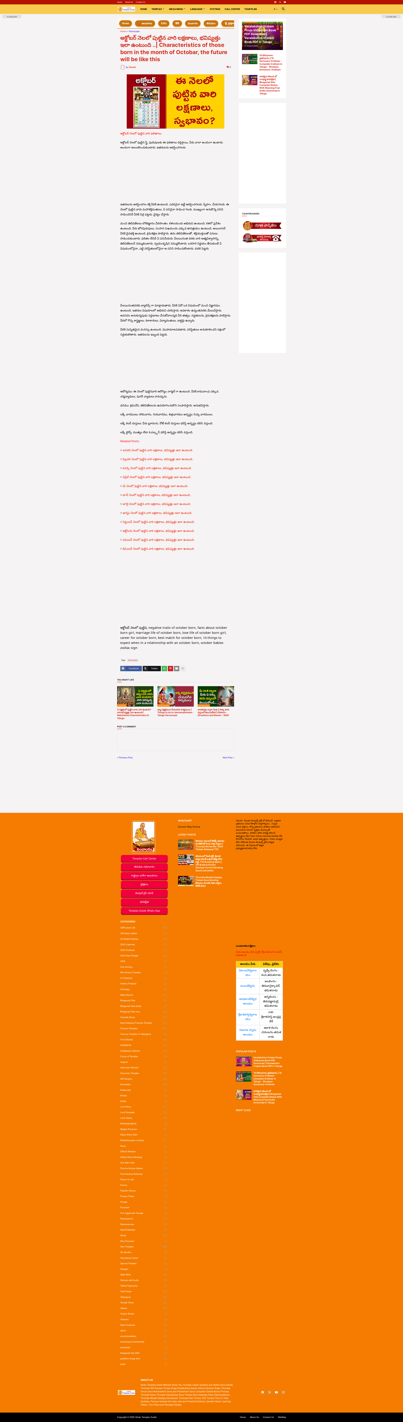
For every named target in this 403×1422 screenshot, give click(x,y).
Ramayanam (143, 1218)
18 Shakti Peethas (143, 939)
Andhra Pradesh (143, 983)
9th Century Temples (143, 972)
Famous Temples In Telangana (143, 1034)
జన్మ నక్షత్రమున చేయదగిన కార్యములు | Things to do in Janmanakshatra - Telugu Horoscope (175, 712)
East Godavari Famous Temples (143, 1023)
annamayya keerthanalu (143, 1341)
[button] (275, 9)
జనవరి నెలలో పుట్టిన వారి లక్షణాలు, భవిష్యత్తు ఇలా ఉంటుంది (157, 451)
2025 (143, 961)
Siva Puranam (143, 1241)
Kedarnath (143, 1090)
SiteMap (282, 1417)
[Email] (176, 668)
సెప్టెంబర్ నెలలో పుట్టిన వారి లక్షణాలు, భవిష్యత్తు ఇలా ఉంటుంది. (159, 522)
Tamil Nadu (143, 1291)
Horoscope (134, 31)
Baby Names (143, 995)
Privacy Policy (143, 1196)
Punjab (143, 1202)
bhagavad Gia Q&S (143, 1353)
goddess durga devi (143, 1358)
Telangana (143, 1297)
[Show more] (182, 668)
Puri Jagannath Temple (143, 1213)
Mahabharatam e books (143, 1140)
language (196, 9)
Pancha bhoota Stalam (143, 1168)
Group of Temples (143, 1056)
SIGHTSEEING (143, 1230)
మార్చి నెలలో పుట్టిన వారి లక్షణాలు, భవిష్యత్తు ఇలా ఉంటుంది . (158, 468)
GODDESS (143, 1045)
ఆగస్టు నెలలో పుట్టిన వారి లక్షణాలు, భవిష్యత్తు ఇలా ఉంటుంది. (157, 513)
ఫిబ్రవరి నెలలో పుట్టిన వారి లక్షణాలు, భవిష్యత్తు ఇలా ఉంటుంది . (158, 460)
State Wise (143, 1274)
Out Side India (143, 1162)
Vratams (143, 1319)
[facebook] (275, 2)
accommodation (143, 1336)
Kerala (143, 1095)
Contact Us (140, 2)
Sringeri (143, 1269)
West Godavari (143, 1325)
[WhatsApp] (164, 668)
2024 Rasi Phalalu (143, 955)
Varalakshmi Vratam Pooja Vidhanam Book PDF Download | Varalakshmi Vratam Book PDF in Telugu (267, 1061)
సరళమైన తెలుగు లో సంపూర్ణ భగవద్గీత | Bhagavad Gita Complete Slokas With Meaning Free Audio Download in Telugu (269, 85)
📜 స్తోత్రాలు (230, 23)
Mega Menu (176, 9)
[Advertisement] (175, 176)
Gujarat (143, 1062)
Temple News (143, 1302)
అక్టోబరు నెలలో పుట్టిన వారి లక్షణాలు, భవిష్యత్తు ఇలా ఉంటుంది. (158, 531)
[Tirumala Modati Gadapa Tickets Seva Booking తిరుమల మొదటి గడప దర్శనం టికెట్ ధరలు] (185, 881)
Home (119, 2)
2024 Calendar (143, 944)
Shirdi (143, 1235)
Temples (156, 9)
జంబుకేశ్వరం (247, 986)
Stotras (215, 9)
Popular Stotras (143, 1190)
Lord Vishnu (143, 1118)
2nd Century (143, 967)
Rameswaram (143, 1224)
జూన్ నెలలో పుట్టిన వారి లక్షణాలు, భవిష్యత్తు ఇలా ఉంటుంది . (157, 495)
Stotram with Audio (143, 1280)
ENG (164, 23)
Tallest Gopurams (143, 1285)
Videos (143, 1308)
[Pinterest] (170, 668)
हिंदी (177, 23)
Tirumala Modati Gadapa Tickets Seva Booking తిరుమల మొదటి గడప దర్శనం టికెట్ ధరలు (209, 881)
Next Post (227, 757)
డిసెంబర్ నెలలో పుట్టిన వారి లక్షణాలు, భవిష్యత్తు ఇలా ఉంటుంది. (159, 549)
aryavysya (143, 1347)
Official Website (143, 1151)
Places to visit (143, 1179)
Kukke (143, 1101)
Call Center (232, 9)
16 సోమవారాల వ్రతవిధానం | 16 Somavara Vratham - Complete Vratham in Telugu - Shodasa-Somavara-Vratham (270, 62)
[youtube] (285, 2)
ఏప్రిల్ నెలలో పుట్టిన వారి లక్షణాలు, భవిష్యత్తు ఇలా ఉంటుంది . (157, 477)
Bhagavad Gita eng (143, 1011)
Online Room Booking (143, 1157)
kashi (143, 1364)
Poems (143, 1185)
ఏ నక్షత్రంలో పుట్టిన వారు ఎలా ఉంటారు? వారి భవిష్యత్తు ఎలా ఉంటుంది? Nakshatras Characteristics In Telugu (134, 713)
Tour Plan (250, 9)
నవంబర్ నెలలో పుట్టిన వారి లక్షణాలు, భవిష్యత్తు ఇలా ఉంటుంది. (159, 540)
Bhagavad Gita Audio (143, 1006)
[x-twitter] (280, 2)
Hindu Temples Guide (146, 1417)
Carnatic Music (143, 1017)
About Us (129, 2)
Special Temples (143, 1263)
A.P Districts (143, 978)
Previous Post (126, 757)
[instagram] (283, 1392)
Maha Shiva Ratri (143, 1134)
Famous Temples (143, 1028)
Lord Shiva (143, 1106)
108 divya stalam (143, 933)
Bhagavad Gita (143, 1000)
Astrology (143, 989)
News (143, 1146)
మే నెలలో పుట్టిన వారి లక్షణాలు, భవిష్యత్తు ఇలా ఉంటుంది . (156, 486)
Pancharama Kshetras (143, 1174)
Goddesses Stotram (143, 1051)
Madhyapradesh (143, 1123)
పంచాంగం (193, 23)
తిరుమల (211, 23)
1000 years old (143, 927)
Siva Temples (143, 1246)
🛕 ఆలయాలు (145, 23)
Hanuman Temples (143, 1073)
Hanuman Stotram (143, 1067)
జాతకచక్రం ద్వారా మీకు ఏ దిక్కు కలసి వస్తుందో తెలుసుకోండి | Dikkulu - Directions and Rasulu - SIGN (213, 712)
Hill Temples (143, 1079)
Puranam (143, 1207)
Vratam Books (143, 1313)
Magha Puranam (143, 1129)
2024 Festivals (143, 950)
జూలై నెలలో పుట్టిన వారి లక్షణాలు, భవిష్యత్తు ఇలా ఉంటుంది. (157, 504)
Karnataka (143, 1084)
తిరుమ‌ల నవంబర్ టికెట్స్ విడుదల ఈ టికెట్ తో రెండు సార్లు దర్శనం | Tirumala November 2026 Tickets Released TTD (210, 845)
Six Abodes (143, 1252)
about (143, 1330)
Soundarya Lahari (143, 1258)
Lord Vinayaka (143, 1112)
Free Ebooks (143, 1039)
